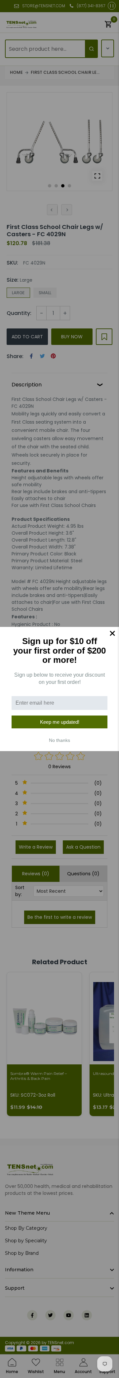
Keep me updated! (59, 722)
